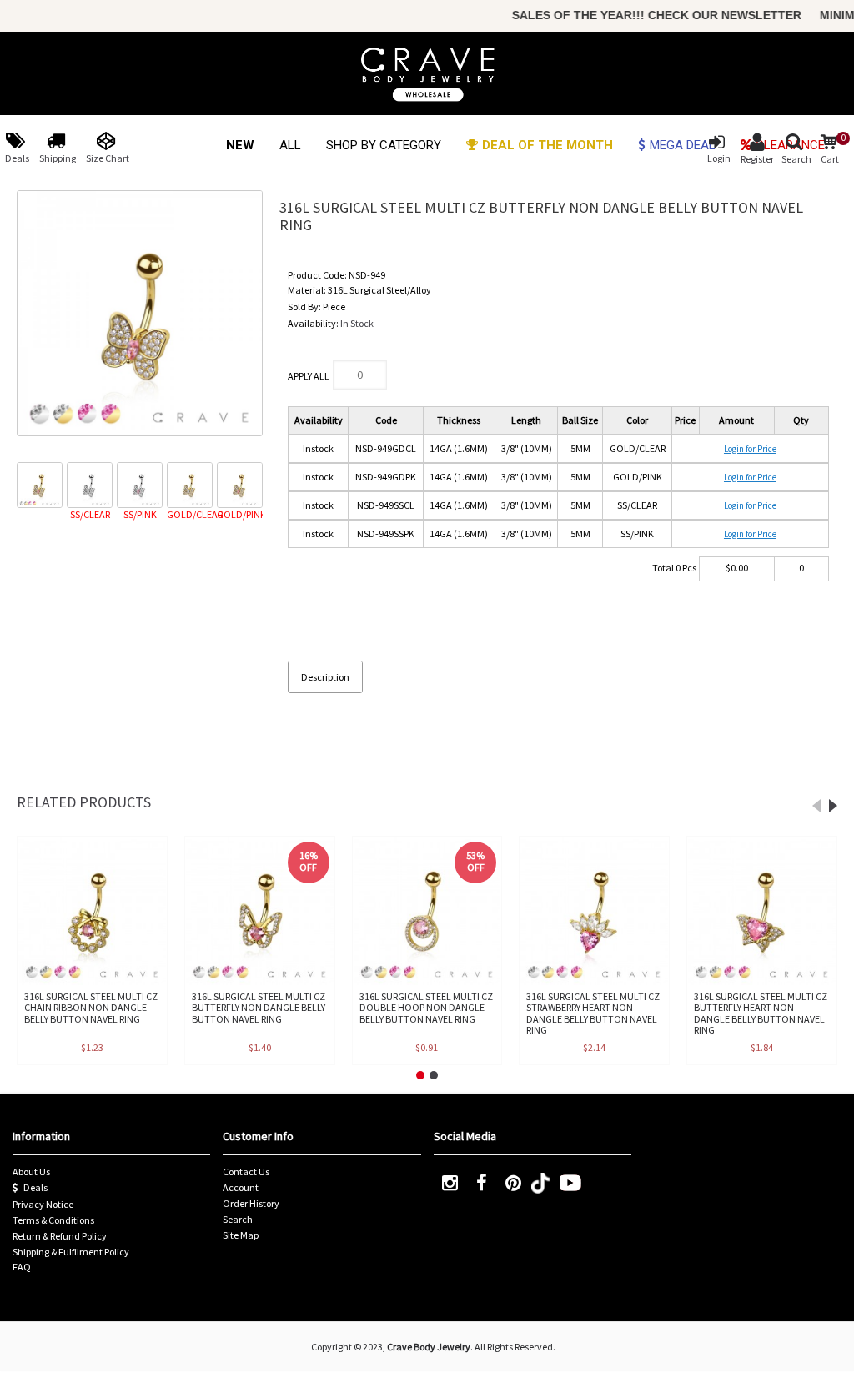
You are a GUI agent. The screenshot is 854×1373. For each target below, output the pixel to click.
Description (325, 677)
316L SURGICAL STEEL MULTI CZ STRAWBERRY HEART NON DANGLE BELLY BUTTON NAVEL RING (593, 1013)
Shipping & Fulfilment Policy (71, 1251)
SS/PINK (140, 514)
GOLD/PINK (240, 514)
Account (241, 1187)
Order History (251, 1203)
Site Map (241, 1235)
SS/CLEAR (90, 514)
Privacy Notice (43, 1204)
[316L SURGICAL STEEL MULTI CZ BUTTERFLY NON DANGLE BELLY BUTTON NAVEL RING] (140, 313)
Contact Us (246, 1171)
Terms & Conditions (53, 1220)
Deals (35, 1187)
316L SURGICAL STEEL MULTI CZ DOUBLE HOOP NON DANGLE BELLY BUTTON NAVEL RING (426, 1007)
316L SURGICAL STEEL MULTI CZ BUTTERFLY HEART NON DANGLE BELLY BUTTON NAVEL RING (760, 1013)
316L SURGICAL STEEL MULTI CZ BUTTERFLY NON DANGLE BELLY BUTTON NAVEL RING (258, 1007)
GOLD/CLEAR (190, 514)
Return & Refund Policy (60, 1236)
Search (238, 1219)
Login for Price (750, 449)
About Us (31, 1171)
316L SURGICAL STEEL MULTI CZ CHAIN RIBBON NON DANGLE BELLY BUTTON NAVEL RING (91, 1007)
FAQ (22, 1266)
